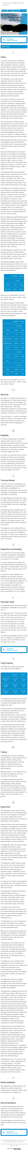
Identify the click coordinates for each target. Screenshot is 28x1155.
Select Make (4, 10)
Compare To (16, 10)
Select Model (10, 10)
